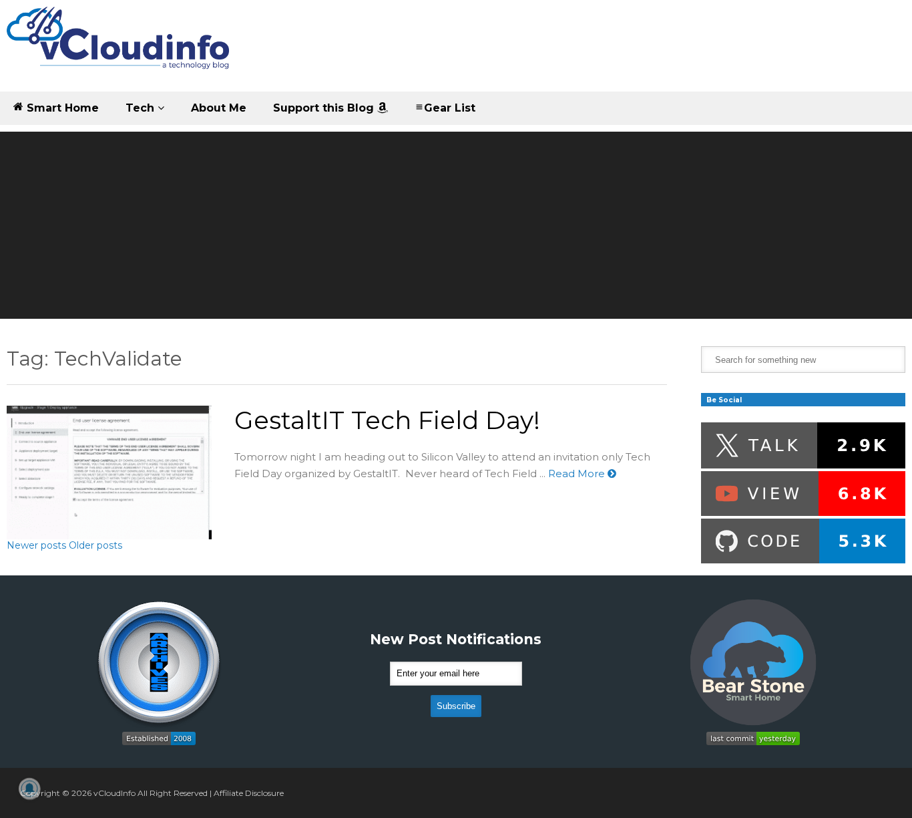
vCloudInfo (114, 793)
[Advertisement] (456, 225)
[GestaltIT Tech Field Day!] (109, 472)
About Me (218, 108)
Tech (142, 108)
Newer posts (36, 545)
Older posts (95, 545)
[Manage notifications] (29, 788)
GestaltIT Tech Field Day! (387, 420)
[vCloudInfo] (120, 49)
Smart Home (61, 108)
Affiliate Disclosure (249, 793)
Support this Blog (325, 108)
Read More (578, 473)
